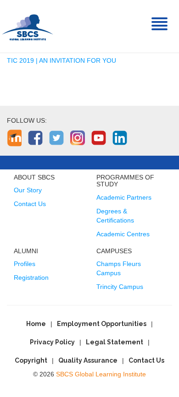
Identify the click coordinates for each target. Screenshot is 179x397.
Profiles (24, 263)
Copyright (31, 360)
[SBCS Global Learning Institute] (27, 26)
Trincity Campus (119, 286)
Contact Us (30, 203)
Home (36, 323)
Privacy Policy (52, 342)
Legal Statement (114, 342)
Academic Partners (123, 197)
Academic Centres (123, 234)
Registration (31, 277)
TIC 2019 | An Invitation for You (61, 60)
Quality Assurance (87, 360)
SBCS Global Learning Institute (101, 374)
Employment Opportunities (101, 323)
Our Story (28, 190)
